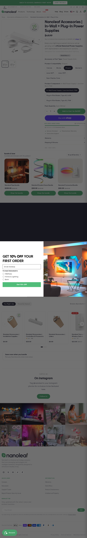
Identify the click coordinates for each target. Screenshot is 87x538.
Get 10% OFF (22, 284)
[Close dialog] (85, 243)
